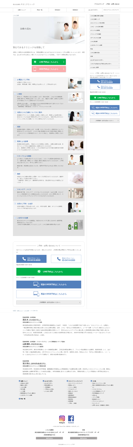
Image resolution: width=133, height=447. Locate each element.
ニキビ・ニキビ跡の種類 (96, 26)
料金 (91, 49)
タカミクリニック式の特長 (97, 23)
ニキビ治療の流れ (95, 52)
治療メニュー (22, 10)
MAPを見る (49, 438)
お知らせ (94, 395)
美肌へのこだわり (73, 391)
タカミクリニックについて (111, 10)
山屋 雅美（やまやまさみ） (33, 344)
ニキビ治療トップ (95, 19)
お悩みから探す (24, 383)
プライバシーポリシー (98, 401)
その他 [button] (94, 381)
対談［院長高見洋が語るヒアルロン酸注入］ (102, 386)
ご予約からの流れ (49, 389)
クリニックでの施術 (95, 34)
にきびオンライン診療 (96, 45)
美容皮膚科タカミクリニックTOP (66, 444)
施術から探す (23, 385)
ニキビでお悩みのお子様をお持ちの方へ (100, 63)
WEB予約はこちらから (48, 69)
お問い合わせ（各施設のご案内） (101, 405)
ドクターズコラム (97, 389)
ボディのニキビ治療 (95, 37)
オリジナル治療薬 (95, 30)
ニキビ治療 (16, 15)
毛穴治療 (22, 389)
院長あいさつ (71, 385)
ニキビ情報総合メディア (98, 391)
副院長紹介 (71, 395)
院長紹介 (57, 10)
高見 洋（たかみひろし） (32, 319)
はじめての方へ (93, 10)
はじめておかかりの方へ (96, 60)
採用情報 (70, 401)
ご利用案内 (47, 387)
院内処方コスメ (96, 399)
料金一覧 (39, 10)
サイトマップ (95, 403)
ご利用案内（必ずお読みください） (50, 302)
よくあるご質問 (94, 67)
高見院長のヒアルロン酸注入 (28, 393)
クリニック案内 (72, 387)
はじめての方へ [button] (49, 381)
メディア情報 (95, 397)
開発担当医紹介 (72, 397)
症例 (91, 56)
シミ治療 (22, 391)
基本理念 (70, 399)
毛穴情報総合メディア (98, 393)
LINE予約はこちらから (48, 62)
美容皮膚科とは (48, 385)
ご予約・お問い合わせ (112, 4)
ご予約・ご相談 (72, 403)
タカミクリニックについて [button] (76, 381)
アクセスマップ (99, 4)
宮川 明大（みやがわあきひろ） (34, 363)
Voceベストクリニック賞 (98, 383)
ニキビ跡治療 (93, 41)
